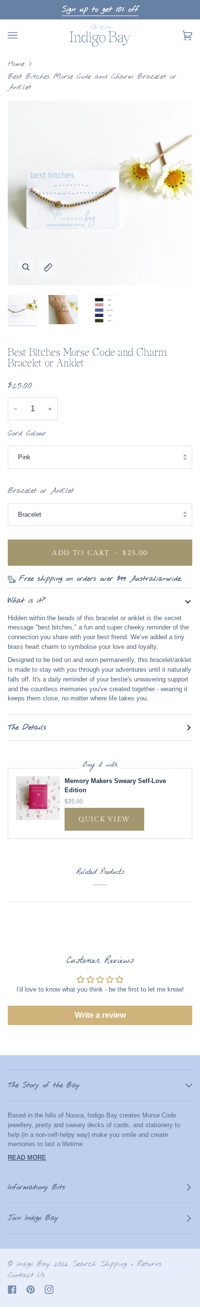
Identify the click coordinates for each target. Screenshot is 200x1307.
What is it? (27, 601)
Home (16, 64)
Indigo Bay (33, 1264)
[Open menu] (22, 35)
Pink (24, 457)
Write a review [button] (100, 1015)
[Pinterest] (30, 1289)
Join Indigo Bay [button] (33, 1218)
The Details (27, 727)
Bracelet (29, 514)
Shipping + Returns (131, 1264)
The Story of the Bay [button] (44, 1085)
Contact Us (26, 1275)
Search (84, 1264)
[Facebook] (12, 1289)
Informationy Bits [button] (36, 1187)
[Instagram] (49, 1289)
